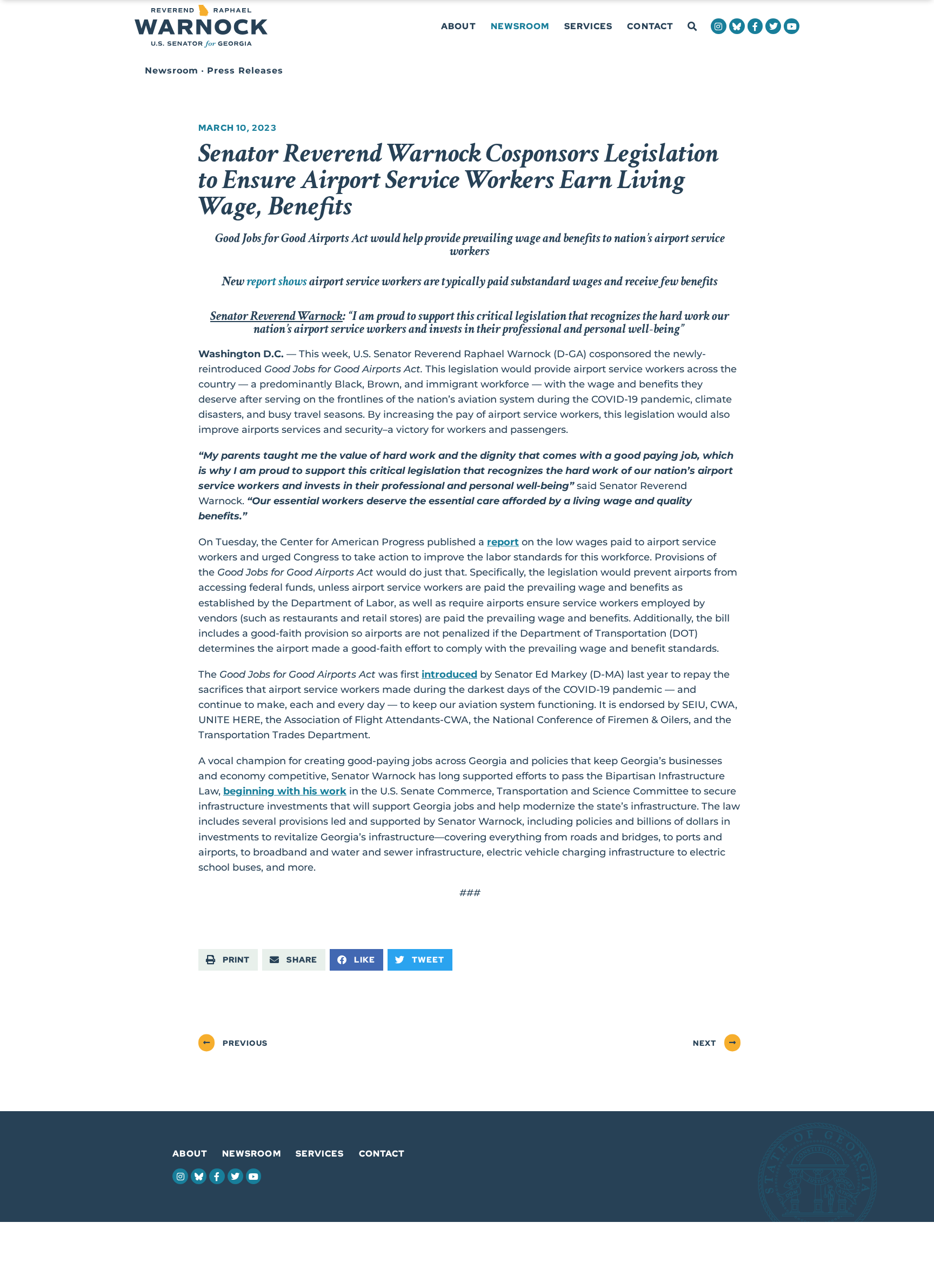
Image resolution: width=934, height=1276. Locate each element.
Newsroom (520, 26)
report (503, 541)
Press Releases (245, 70)
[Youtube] (791, 26)
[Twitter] (773, 26)
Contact (650, 26)
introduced (449, 674)
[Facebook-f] (755, 26)
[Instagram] (718, 26)
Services (588, 26)
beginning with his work (284, 791)
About (458, 26)
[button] (692, 27)
